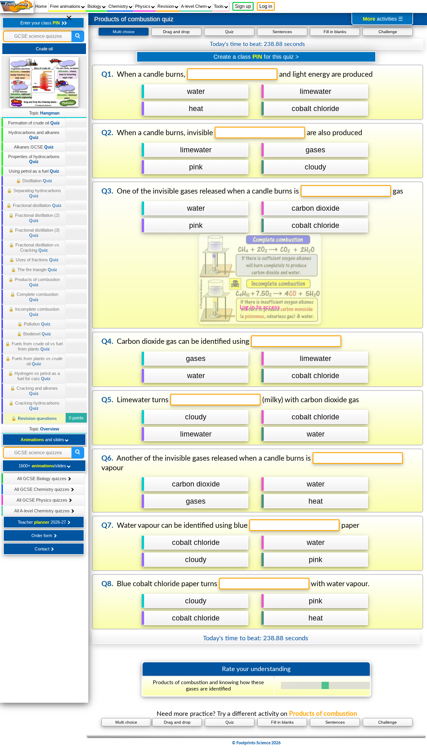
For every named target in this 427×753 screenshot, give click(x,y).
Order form (42, 535)
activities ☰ (383, 19)
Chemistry (118, 6)
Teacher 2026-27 (42, 522)
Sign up (243, 6)
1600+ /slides (43, 465)
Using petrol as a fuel (34, 171)
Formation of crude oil (34, 122)
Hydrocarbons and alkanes (34, 135)
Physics (143, 6)
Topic (44, 112)
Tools (219, 6)
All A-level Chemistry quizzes (42, 510)
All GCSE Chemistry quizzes (42, 489)
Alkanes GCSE (34, 146)
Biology (95, 6)
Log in (265, 6)
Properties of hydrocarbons (34, 159)
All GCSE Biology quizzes (42, 478)
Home (41, 6)
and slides (43, 439)
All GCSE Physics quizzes (43, 500)
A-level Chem (194, 6)
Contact (43, 548)
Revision (166, 6)
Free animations (66, 6)
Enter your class (40, 22)
